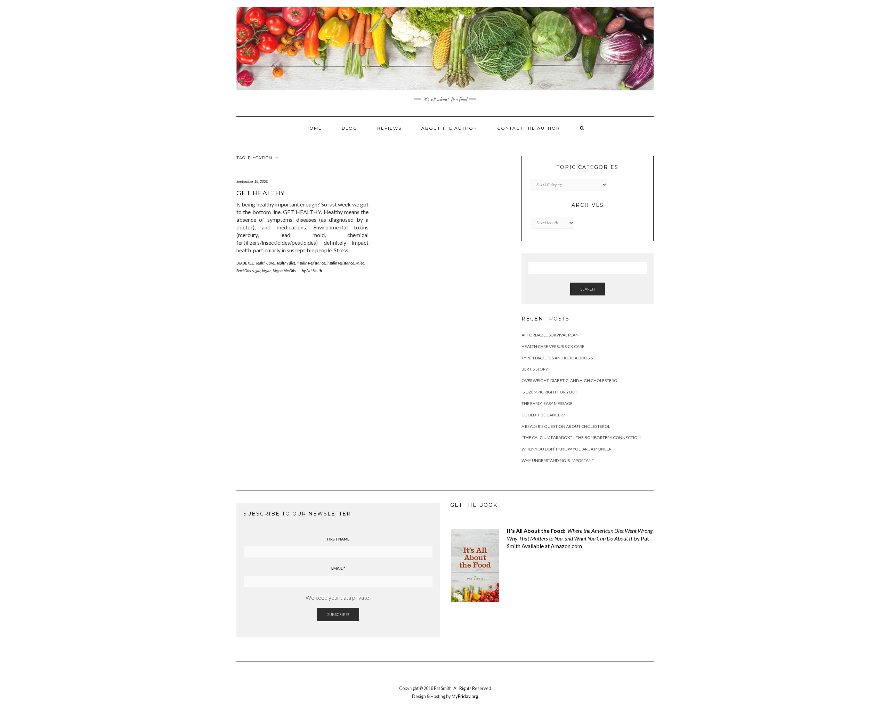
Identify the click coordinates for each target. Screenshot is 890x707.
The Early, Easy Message (547, 403)
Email (338, 568)
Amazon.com (566, 546)
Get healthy (260, 193)
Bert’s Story (534, 369)
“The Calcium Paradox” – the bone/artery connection (581, 437)
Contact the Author (528, 128)
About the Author (449, 128)
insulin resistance (340, 263)
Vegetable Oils (284, 270)
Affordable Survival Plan (549, 335)
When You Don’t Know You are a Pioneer (566, 449)
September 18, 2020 (252, 181)
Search (587, 289)
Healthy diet (285, 263)
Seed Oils (243, 270)
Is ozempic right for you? (549, 392)
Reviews (389, 128)
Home (314, 128)
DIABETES (244, 263)
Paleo (359, 263)
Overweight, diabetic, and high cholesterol (570, 380)
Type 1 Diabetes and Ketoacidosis (557, 357)
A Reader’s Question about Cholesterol (565, 426)
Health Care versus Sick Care (552, 346)
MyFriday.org (465, 696)
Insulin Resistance (311, 263)
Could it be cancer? (543, 414)
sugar (256, 270)
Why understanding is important (557, 460)
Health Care (264, 263)
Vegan (267, 270)
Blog (349, 128)
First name (338, 539)
